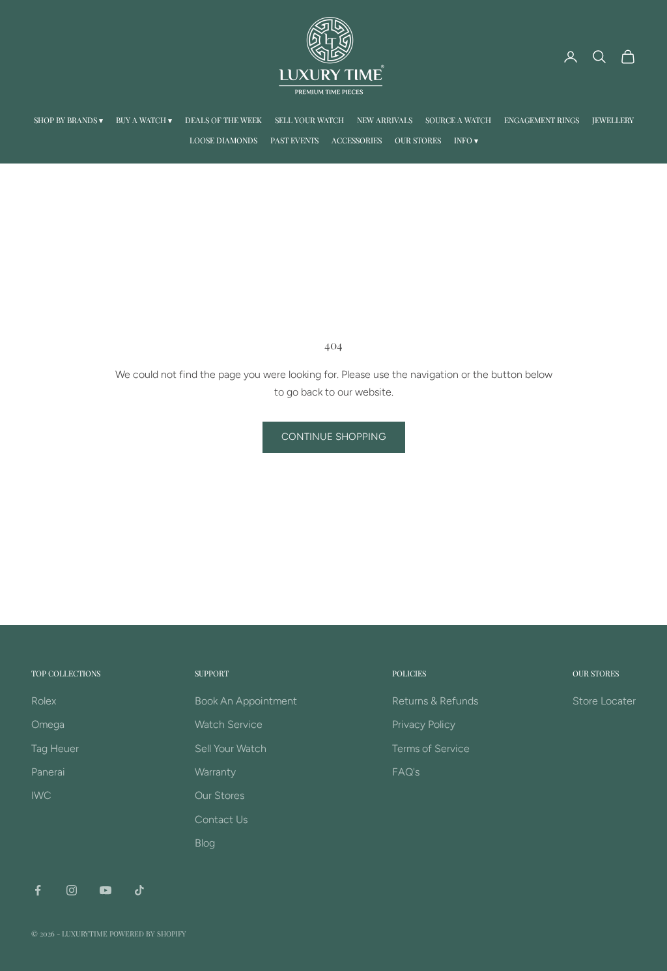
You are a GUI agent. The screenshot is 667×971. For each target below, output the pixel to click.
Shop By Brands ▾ (68, 120)
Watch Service (229, 724)
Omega (47, 724)
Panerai (48, 772)
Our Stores (418, 140)
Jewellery (613, 120)
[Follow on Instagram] (71, 890)
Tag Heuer (55, 748)
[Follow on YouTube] (105, 890)
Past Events (294, 140)
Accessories (357, 140)
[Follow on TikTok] (139, 890)
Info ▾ (466, 140)
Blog (205, 843)
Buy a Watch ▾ (144, 120)
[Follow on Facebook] (37, 890)
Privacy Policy (423, 724)
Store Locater (604, 701)
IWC (41, 795)
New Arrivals (384, 120)
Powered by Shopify (147, 933)
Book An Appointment (246, 701)
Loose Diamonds (223, 140)
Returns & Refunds (435, 701)
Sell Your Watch (309, 120)
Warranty (215, 772)
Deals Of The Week (223, 120)
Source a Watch (458, 120)
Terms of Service (431, 748)
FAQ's (405, 772)
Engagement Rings (541, 120)
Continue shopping (333, 436)
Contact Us (221, 819)
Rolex (43, 701)
